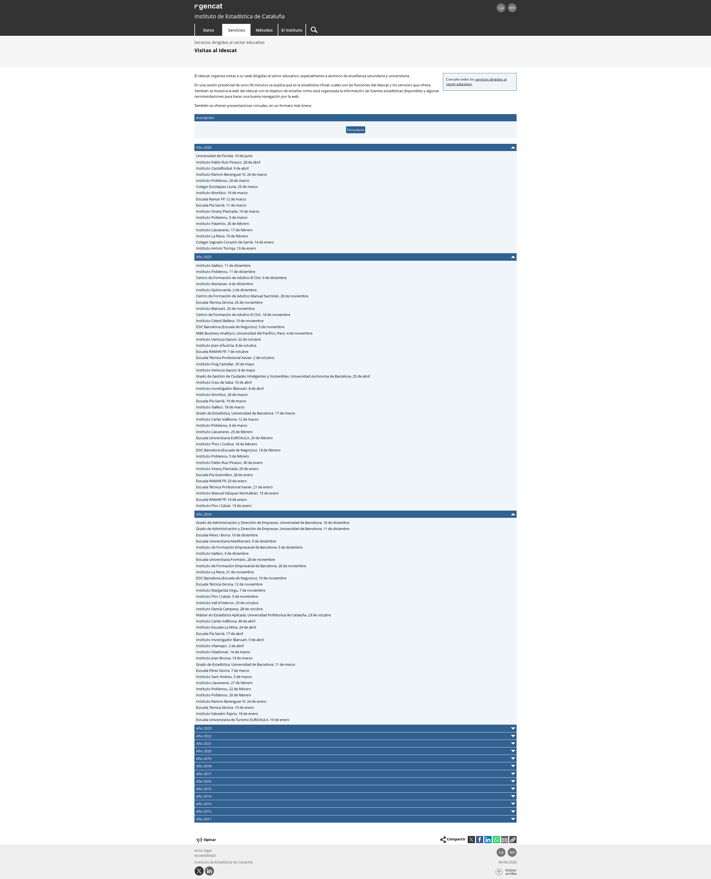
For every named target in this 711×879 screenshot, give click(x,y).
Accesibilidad (205, 855)
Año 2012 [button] (203, 811)
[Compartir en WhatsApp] (496, 839)
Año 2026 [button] (203, 147)
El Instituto (291, 30)
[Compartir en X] (471, 839)
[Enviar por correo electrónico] (504, 839)
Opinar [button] (210, 839)
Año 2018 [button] (203, 766)
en (512, 7)
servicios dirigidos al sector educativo (476, 81)
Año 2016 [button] (203, 781)
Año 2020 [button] (203, 751)
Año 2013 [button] (203, 803)
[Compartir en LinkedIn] (488, 839)
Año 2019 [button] (203, 758)
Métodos (264, 30)
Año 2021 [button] (203, 743)
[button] (513, 839)
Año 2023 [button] (203, 728)
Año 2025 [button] (203, 256)
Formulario (355, 129)
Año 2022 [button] (203, 736)
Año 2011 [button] (203, 819)
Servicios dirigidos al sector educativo (229, 42)
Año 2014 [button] (203, 796)
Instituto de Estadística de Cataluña (239, 16)
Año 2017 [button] (203, 773)
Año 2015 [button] (203, 788)
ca (501, 7)
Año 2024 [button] (203, 514)
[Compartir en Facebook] (479, 839)
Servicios (236, 30)
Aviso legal (203, 850)
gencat (258, 8)
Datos (208, 30)
